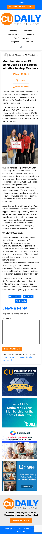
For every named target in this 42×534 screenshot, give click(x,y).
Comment (7, 318)
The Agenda (14, 42)
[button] (15, 296)
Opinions (30, 34)
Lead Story (13, 31)
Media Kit (29, 42)
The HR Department (21, 38)
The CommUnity (14, 34)
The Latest (28, 31)
